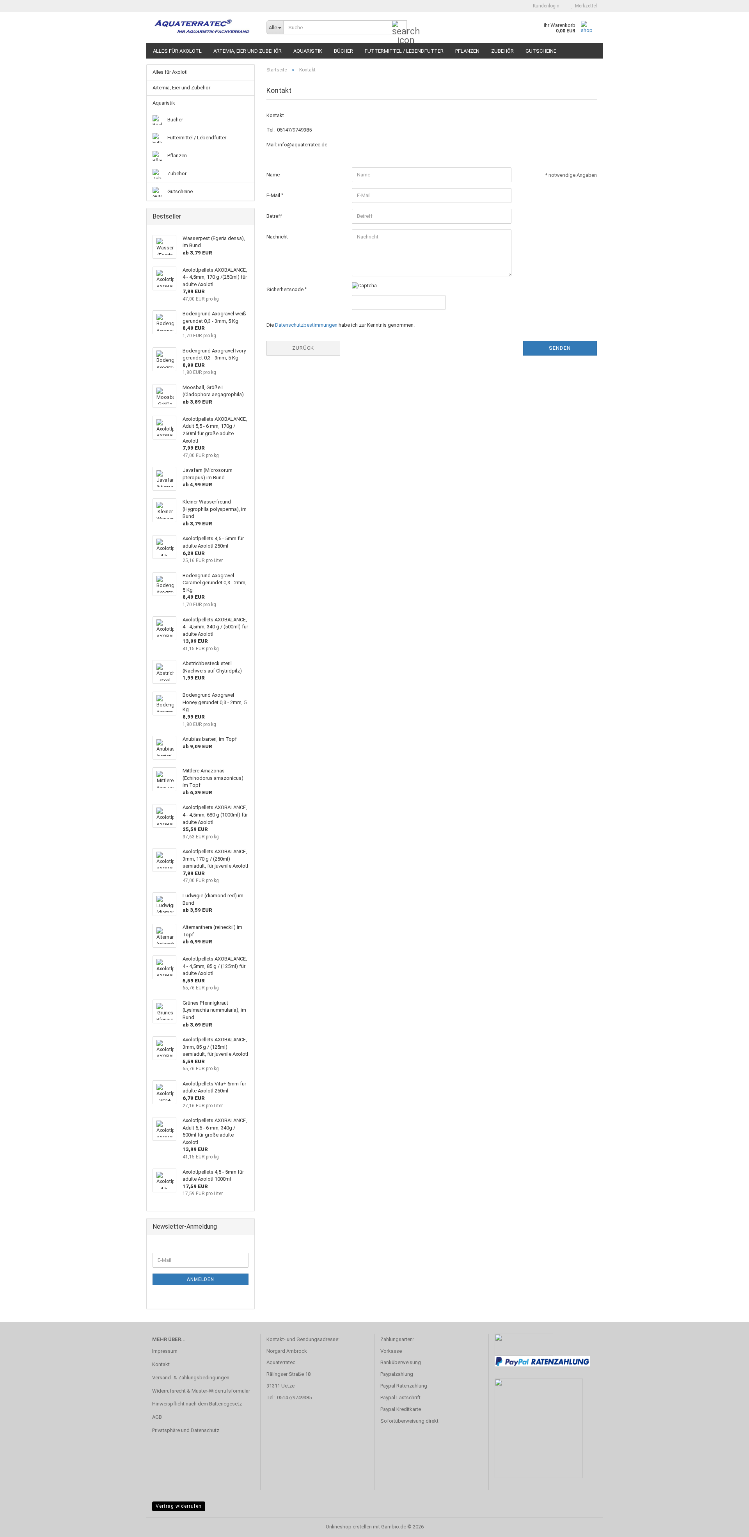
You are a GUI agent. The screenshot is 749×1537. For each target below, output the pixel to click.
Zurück (303, 348)
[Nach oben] (727, 1525)
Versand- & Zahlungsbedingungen (190, 1377)
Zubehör (502, 51)
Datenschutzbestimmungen (306, 325)
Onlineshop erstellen (349, 1527)
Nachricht (277, 237)
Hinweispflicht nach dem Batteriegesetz (197, 1404)
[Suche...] (399, 28)
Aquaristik (307, 51)
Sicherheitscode (285, 289)
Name (273, 175)
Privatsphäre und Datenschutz (185, 1430)
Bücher (343, 51)
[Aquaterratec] (203, 27)
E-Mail (273, 195)
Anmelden (200, 1279)
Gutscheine (540, 51)
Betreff (274, 216)
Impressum (164, 1351)
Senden (560, 348)
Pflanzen (467, 51)
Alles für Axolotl (177, 51)
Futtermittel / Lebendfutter (404, 51)
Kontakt (161, 1364)
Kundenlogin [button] (545, 6)
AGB (157, 1417)
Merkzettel (585, 6)
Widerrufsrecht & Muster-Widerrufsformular (201, 1391)
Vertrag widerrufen (179, 1506)
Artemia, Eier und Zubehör (247, 51)
